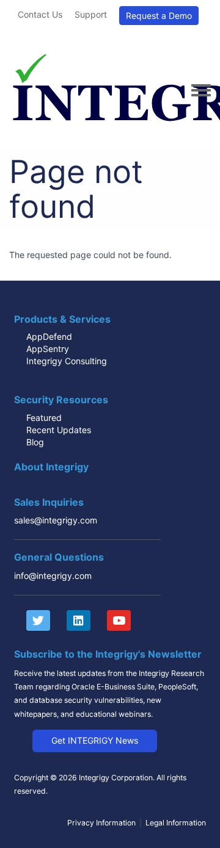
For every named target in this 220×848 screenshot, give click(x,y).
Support (91, 14)
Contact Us (40, 14)
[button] (94, 741)
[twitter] (32, 620)
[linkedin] (72, 620)
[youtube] (113, 620)
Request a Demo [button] (159, 15)
